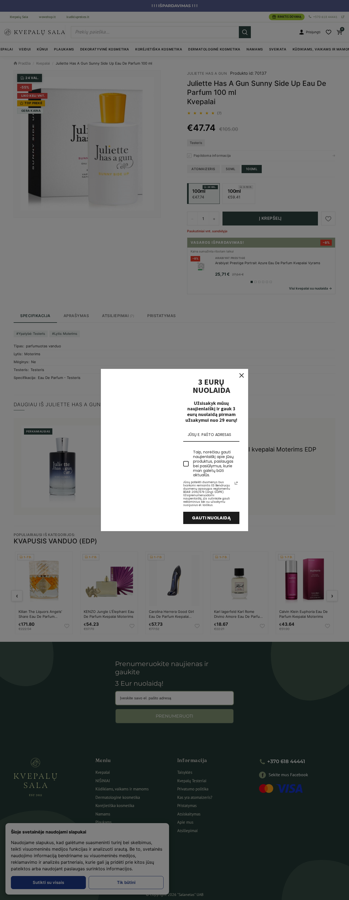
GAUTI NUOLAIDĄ (211, 518)
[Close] (241, 375)
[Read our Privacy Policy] (236, 483)
